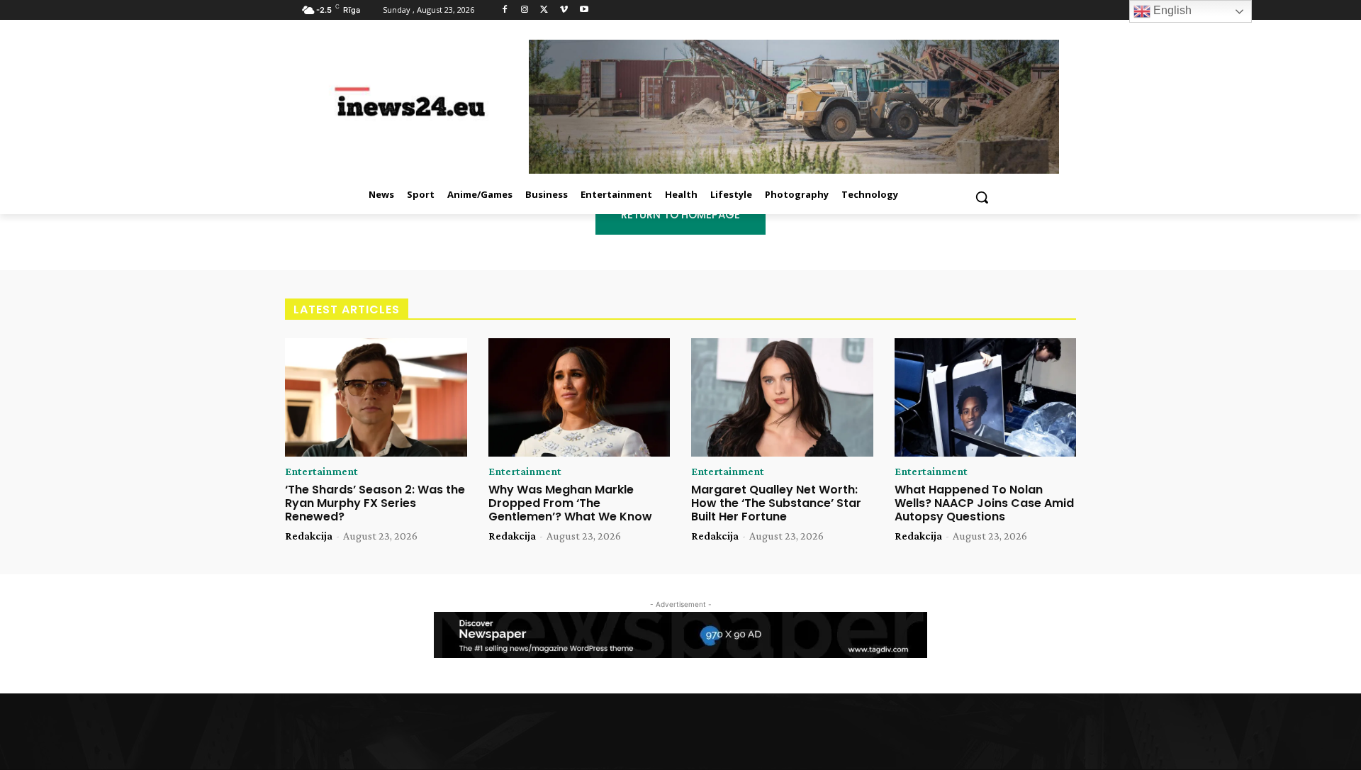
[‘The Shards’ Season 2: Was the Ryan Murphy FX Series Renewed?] (376, 397)
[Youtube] (584, 10)
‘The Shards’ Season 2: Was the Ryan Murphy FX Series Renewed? (375, 503)
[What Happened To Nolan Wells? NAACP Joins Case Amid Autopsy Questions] (986, 397)
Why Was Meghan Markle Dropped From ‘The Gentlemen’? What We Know (570, 503)
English (1171, 10)
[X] (545, 10)
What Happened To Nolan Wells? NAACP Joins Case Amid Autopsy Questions (984, 503)
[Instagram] (525, 10)
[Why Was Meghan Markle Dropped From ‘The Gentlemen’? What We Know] (579, 397)
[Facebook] (505, 10)
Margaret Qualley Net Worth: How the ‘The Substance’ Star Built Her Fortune (776, 503)
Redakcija (308, 536)
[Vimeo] (564, 10)
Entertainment (321, 471)
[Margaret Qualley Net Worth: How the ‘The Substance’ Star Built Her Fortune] (782, 397)
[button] (982, 197)
